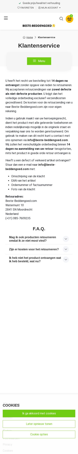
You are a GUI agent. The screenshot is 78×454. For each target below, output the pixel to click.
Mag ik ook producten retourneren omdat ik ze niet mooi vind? (32, 239)
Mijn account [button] (49, 7)
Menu (41, 61)
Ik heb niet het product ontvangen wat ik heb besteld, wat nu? (35, 259)
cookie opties (39, 434)
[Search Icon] (61, 19)
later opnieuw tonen (39, 424)
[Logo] (39, 25)
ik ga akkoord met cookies (39, 413)
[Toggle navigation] (6, 18)
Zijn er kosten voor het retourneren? (34, 249)
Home (29, 37)
